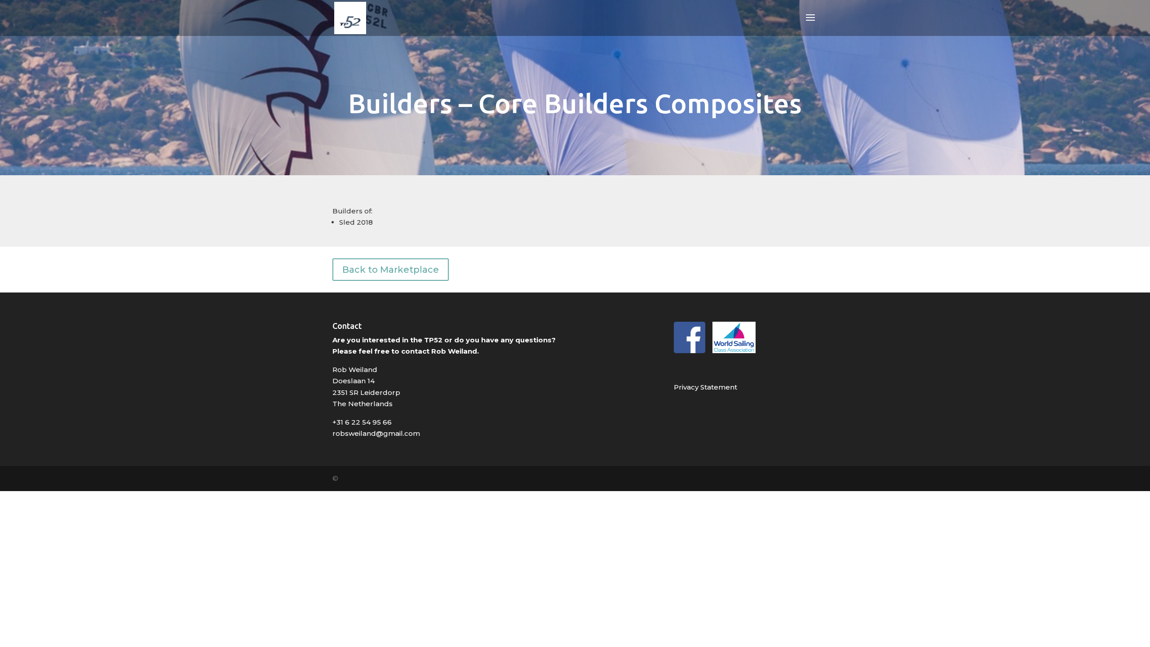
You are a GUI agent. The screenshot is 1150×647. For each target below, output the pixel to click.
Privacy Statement (705, 387)
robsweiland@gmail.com (376, 433)
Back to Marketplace (390, 269)
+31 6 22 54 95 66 (362, 422)
